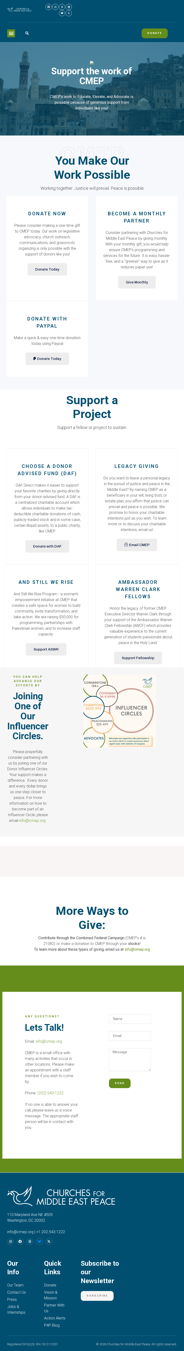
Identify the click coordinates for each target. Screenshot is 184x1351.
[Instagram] (55, 7)
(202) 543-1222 (50, 1093)
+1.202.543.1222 (50, 1232)
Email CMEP (139, 545)
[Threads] (62, 7)
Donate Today (47, 269)
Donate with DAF (47, 546)
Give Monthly (137, 282)
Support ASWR (46, 649)
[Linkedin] (69, 7)
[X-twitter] (69, 13)
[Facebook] (49, 7)
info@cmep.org (32, 820)
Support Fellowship (138, 658)
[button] (11, 33)
